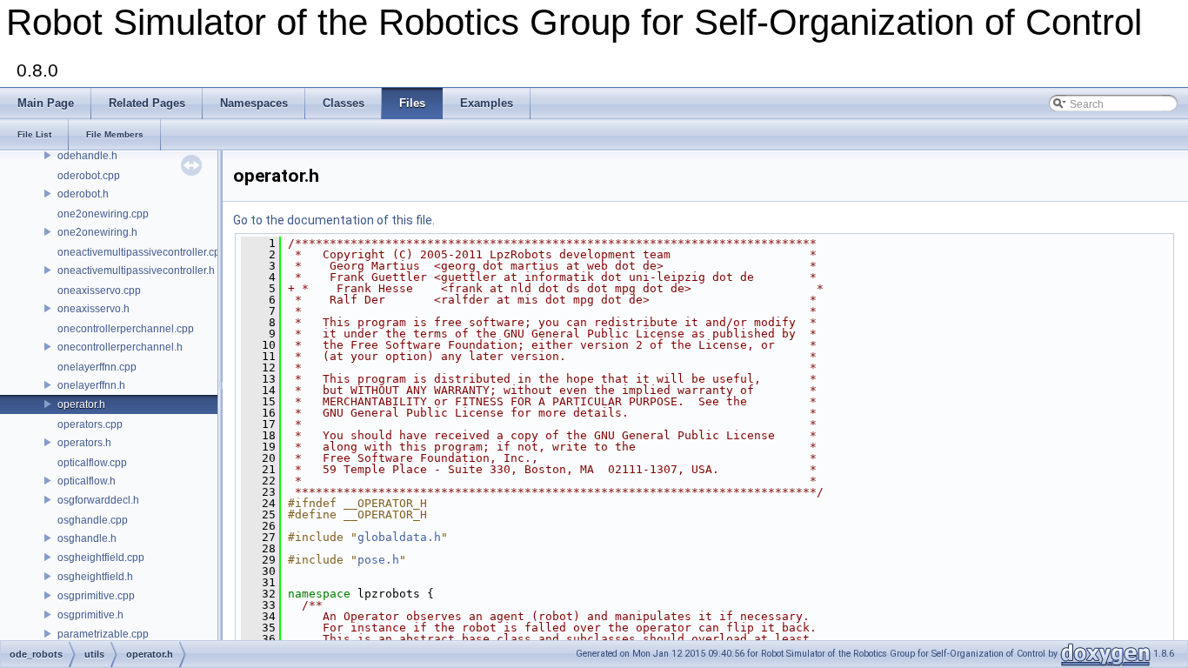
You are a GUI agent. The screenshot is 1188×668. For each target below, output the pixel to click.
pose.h (378, 559)
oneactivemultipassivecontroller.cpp (141, 252)
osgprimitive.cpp (96, 596)
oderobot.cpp (88, 176)
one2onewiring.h (97, 232)
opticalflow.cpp (92, 463)
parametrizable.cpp (103, 634)
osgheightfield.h (95, 577)
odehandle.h (87, 156)
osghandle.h (87, 538)
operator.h (81, 404)
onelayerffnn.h (91, 385)
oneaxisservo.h (93, 309)
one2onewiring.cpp (103, 214)
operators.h (84, 443)
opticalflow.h (86, 481)
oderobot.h (83, 194)
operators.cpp (90, 424)
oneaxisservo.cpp (99, 290)
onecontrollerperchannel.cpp (125, 329)
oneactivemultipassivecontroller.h (136, 270)
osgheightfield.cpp (100, 557)
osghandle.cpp (92, 520)
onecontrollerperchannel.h (120, 347)
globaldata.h (399, 537)
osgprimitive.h (90, 615)
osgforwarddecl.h (98, 500)
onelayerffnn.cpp (97, 367)
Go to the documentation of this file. (334, 220)
